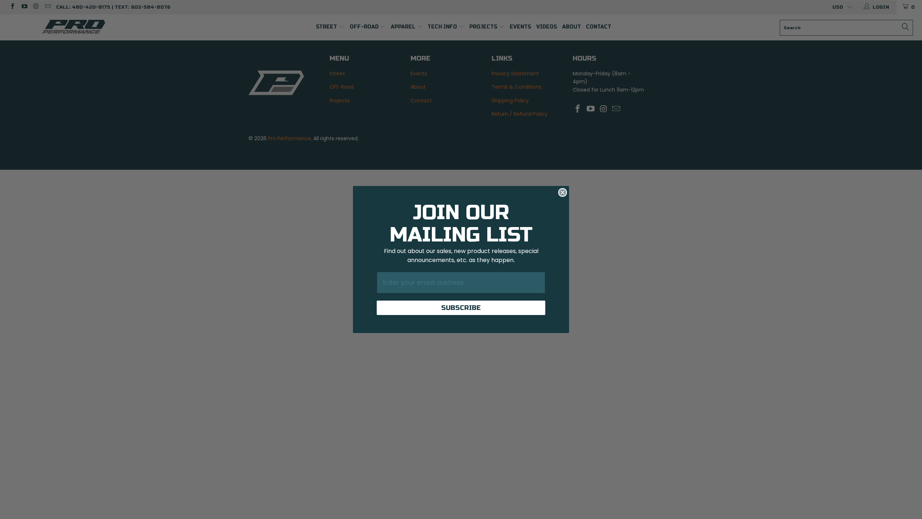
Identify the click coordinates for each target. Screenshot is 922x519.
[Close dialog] (562, 192)
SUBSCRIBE (461, 308)
